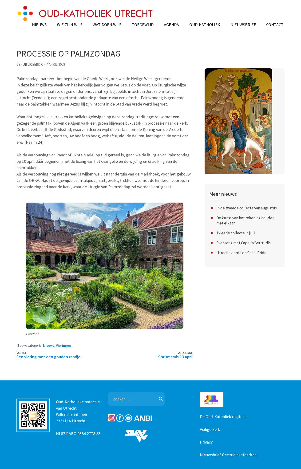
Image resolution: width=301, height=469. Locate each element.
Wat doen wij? (107, 24)
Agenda (171, 24)
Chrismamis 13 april (175, 356)
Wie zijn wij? (69, 24)
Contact (275, 24)
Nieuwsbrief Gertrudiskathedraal (228, 454)
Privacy (206, 442)
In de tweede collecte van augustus (246, 208)
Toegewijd (143, 24)
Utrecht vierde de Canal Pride (241, 252)
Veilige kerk (210, 429)
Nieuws (39, 24)
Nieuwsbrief (243, 24)
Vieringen (63, 345)
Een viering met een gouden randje (48, 356)
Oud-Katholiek (204, 24)
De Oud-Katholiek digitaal (223, 416)
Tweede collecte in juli (235, 233)
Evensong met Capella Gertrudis (243, 242)
